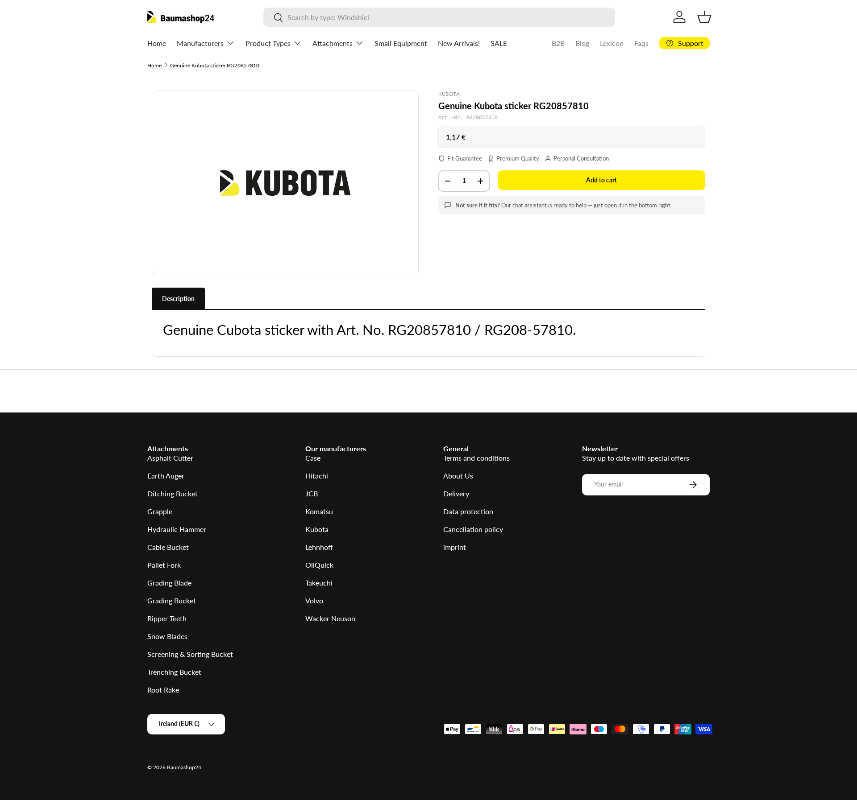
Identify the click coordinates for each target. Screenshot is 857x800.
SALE (499, 43)
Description (178, 298)
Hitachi (316, 475)
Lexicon (612, 43)
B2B (558, 43)
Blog (582, 43)
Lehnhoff (319, 547)
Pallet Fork (164, 565)
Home (156, 43)
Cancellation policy (473, 529)
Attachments (332, 43)
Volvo (314, 600)
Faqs (641, 43)
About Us (458, 475)
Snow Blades (167, 636)
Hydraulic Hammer (176, 529)
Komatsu (319, 511)
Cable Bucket (168, 547)
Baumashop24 (184, 767)
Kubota (317, 529)
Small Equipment (400, 43)
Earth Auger (165, 475)
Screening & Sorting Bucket (190, 654)
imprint (454, 547)
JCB (311, 493)
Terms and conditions (476, 458)
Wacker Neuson (330, 618)
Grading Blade (169, 582)
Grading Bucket (171, 600)
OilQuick (319, 565)
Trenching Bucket (174, 672)
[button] (704, 17)
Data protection (468, 511)
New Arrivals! (459, 43)
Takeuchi (319, 582)
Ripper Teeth (167, 618)
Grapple (159, 511)
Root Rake (163, 689)
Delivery (456, 493)
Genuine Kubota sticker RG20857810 (214, 65)
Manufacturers (200, 43)
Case (312, 458)
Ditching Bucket (172, 493)
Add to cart (601, 180)
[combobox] (439, 17)
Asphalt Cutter (170, 458)
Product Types (268, 43)
